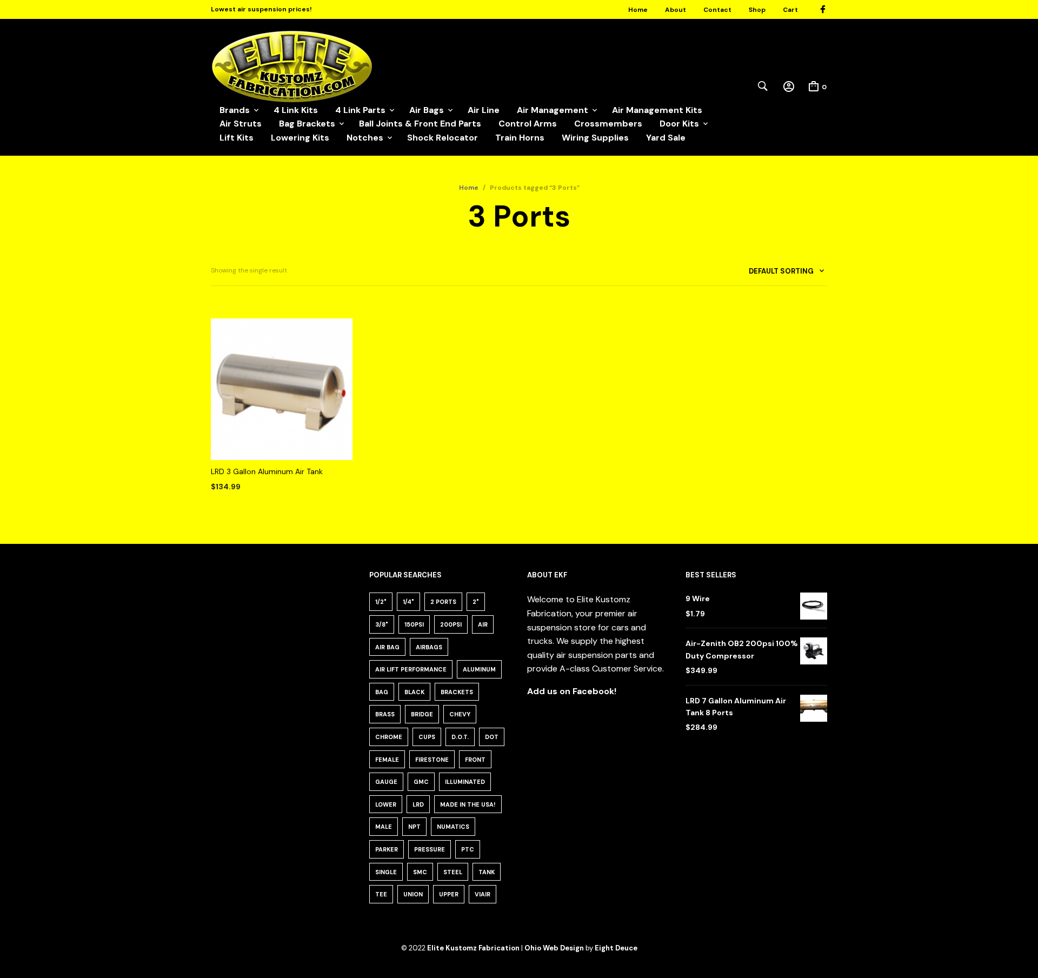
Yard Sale (666, 137)
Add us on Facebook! (571, 691)
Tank (486, 872)
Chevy (459, 714)
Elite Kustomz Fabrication (473, 948)
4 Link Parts (360, 110)
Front (475, 759)
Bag (381, 692)
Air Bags (426, 110)
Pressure (429, 849)
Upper (448, 894)
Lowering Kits (300, 137)
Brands (234, 110)
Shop (757, 9)
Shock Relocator (442, 137)
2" (476, 602)
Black (414, 692)
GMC (421, 782)
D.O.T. (460, 737)
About (675, 9)
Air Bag (387, 647)
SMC (420, 872)
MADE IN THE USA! (468, 804)
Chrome (388, 737)
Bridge (422, 714)
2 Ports (443, 602)
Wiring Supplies (595, 137)
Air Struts (240, 123)
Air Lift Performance (411, 669)
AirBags (429, 647)
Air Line (484, 110)
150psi (414, 624)
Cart (790, 9)
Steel (452, 872)
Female (387, 759)
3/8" (381, 624)
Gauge (386, 782)
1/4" (408, 602)
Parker (386, 849)
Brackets (457, 692)
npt (414, 826)
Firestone (432, 759)
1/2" (381, 602)
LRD (418, 804)
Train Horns (519, 137)
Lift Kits (236, 137)
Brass (385, 714)
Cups (426, 737)
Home (638, 9)
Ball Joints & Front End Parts (420, 123)
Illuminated (465, 782)
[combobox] (782, 273)
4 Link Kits (296, 110)
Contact (717, 9)
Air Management (552, 110)
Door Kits (679, 123)
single (386, 872)
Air (483, 624)
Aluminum (479, 669)
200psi (451, 624)
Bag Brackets (307, 123)
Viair (482, 894)
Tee (381, 894)
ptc (467, 849)
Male (383, 826)
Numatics (453, 826)
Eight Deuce (616, 948)
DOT (491, 737)
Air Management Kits (657, 110)
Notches (365, 137)
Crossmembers (608, 123)
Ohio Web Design (554, 948)
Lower (385, 804)
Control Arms (527, 123)
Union (413, 894)
